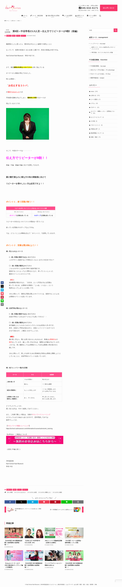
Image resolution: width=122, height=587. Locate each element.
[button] (10, 502)
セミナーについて (97, 117)
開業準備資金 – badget (97, 78)
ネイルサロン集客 (57, 492)
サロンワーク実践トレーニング (18, 426)
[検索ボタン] (100, 16)
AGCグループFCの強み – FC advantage (102, 70)
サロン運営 (10, 492)
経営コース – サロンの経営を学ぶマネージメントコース (103, 48)
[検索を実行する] (115, 30)
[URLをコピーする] (78, 502)
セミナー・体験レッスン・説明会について (103, 112)
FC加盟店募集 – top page (98, 66)
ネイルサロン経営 (32, 492)
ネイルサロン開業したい (44, 492)
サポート (23, 35)
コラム (18, 35)
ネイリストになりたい (20, 492)
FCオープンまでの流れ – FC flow (100, 74)
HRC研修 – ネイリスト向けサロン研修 (102, 52)
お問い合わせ (109, 8)
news (14, 35)
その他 (94, 121)
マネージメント (96, 125)
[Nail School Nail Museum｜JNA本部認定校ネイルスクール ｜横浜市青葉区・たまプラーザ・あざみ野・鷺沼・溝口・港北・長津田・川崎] (13, 7)
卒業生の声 (95, 129)
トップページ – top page (97, 43)
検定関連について (97, 133)
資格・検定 (95, 137)
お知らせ (9, 35)
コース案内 (95, 99)
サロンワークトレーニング (41, 414)
